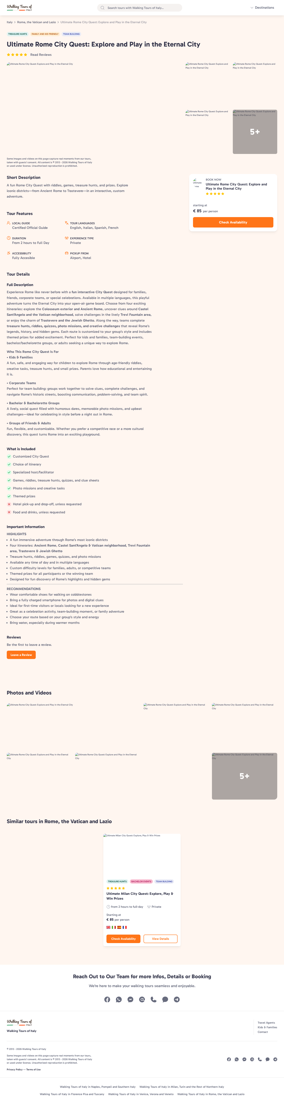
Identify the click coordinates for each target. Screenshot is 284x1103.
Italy (10, 22)
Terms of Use (33, 1069)
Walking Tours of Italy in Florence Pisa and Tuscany (72, 1094)
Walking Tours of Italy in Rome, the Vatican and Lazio (210, 1094)
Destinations (264, 7)
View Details (160, 939)
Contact (263, 1032)
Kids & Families (267, 1027)
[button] (29, 54)
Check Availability (233, 222)
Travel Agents (266, 1022)
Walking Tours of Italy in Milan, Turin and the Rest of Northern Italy (181, 1087)
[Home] (19, 8)
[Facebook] (107, 999)
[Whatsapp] (119, 999)
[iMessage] (165, 999)
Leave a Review (21, 655)
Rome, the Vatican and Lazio (36, 22)
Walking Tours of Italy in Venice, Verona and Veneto (140, 1094)
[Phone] (153, 999)
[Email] (142, 999)
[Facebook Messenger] (130, 999)
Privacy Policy (15, 1069)
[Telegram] (177, 999)
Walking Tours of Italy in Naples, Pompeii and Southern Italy (98, 1087)
